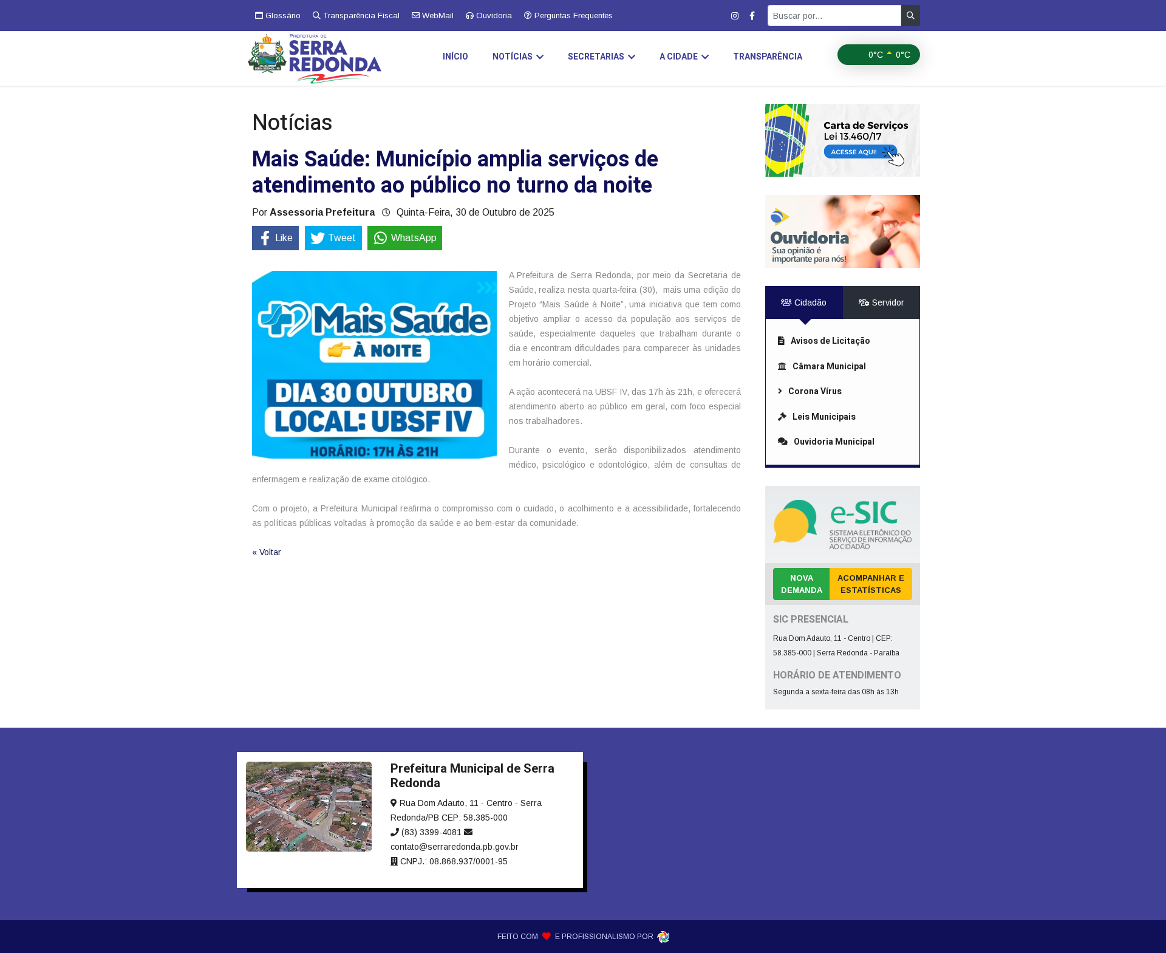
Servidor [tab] (887, 302)
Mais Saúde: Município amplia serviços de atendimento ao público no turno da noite (455, 172)
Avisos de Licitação (830, 341)
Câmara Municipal (829, 366)
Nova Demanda (801, 584)
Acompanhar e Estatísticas (870, 584)
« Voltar (266, 552)
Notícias (513, 56)
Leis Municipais (824, 417)
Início (455, 56)
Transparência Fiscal (360, 15)
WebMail (437, 15)
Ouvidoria (493, 15)
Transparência (767, 56)
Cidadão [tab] (809, 302)
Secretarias (596, 56)
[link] (842, 140)
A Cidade (679, 56)
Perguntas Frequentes (572, 15)
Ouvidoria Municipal (834, 442)
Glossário (282, 15)
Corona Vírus (815, 391)
